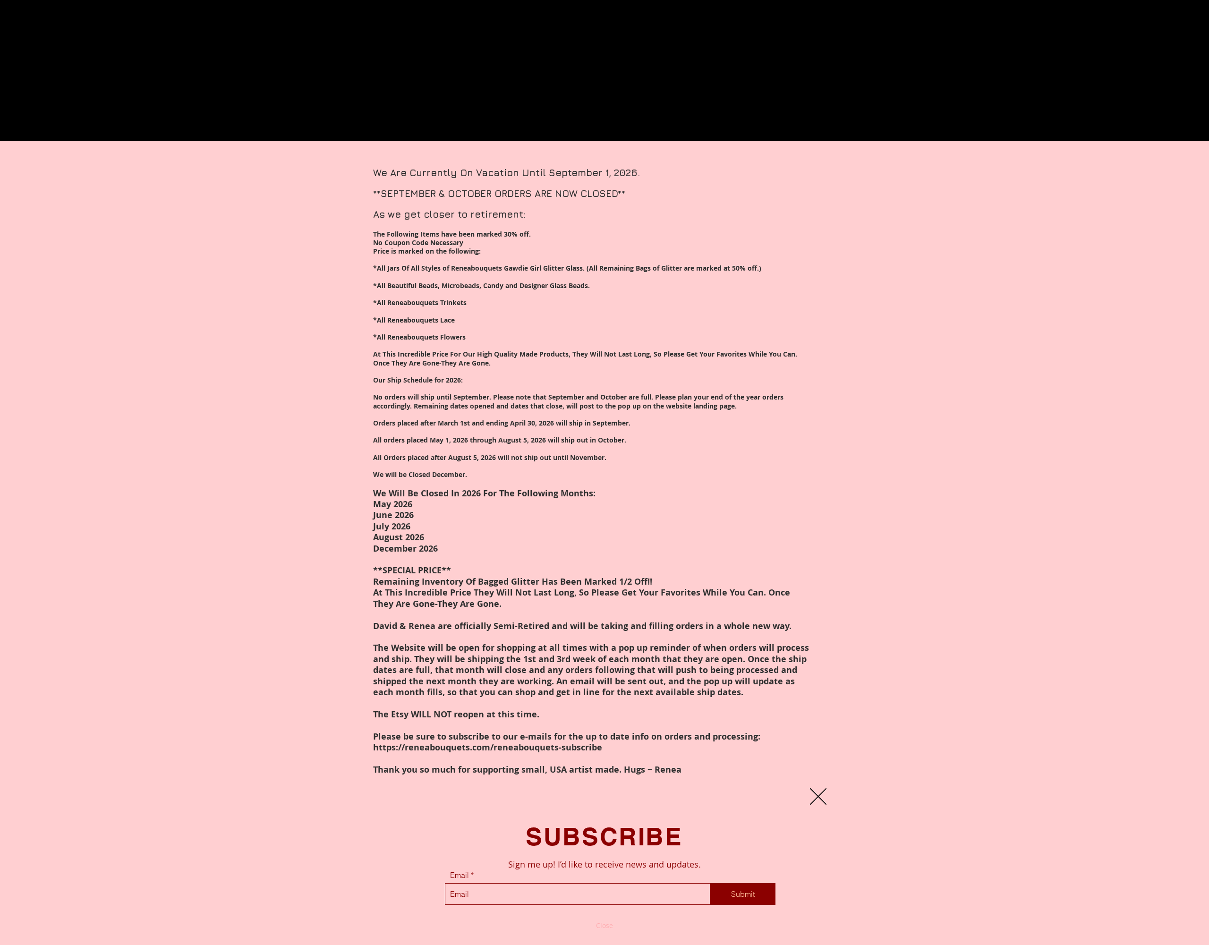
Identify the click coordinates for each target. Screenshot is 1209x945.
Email (459, 875)
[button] (818, 796)
